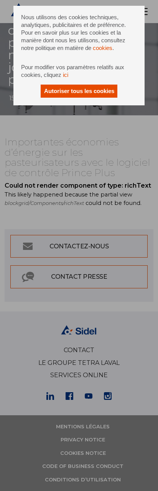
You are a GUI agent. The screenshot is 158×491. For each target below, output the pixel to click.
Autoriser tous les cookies (79, 91)
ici (65, 75)
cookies (102, 48)
